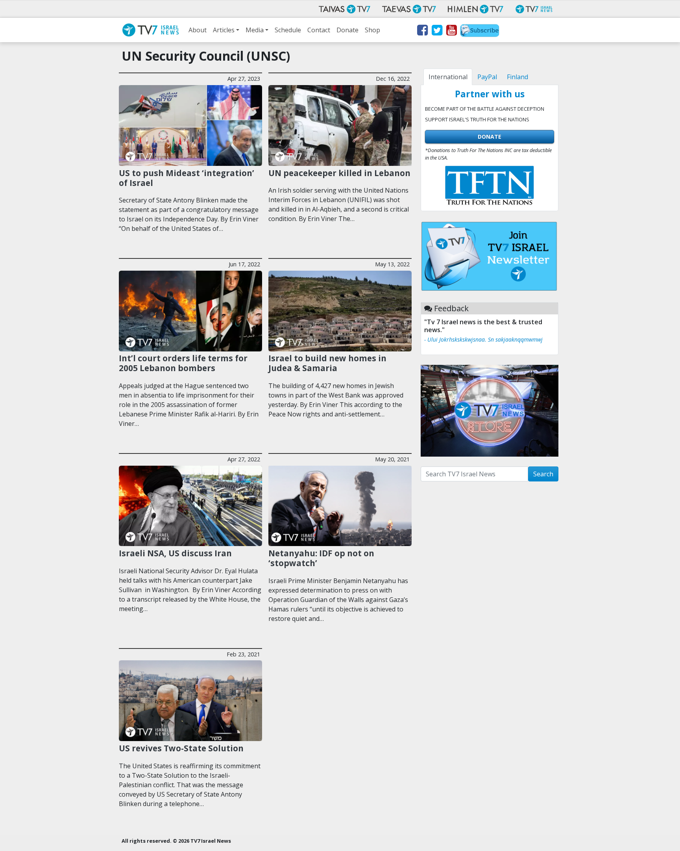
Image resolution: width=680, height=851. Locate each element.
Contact (318, 30)
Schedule (288, 30)
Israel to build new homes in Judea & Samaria (327, 363)
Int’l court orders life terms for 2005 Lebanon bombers (183, 363)
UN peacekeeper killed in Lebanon (339, 172)
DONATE (489, 136)
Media (255, 30)
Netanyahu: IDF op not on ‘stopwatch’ (321, 558)
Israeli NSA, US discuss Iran (175, 553)
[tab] (447, 77)
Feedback (451, 308)
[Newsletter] (479, 31)
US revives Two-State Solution (181, 748)
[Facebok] (422, 31)
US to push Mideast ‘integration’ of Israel (186, 177)
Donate (347, 30)
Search (543, 474)
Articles (224, 30)
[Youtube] (451, 31)
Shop (372, 30)
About (197, 30)
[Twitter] (436, 31)
